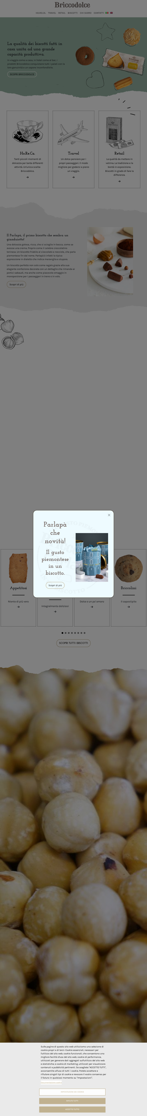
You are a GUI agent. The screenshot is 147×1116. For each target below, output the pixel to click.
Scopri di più (55, 585)
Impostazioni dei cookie (72, 1092)
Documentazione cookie (51, 1082)
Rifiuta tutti (72, 1101)
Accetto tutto (72, 1109)
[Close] (109, 515)
